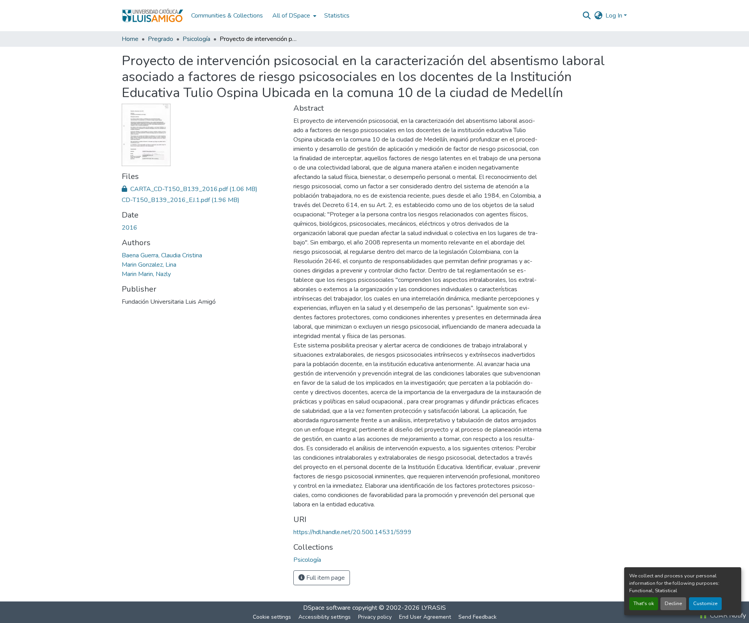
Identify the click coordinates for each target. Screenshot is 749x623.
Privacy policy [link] (375, 617)
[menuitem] (293, 15)
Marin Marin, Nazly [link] (146, 274)
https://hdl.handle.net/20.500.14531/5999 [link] (352, 532)
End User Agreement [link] (425, 617)
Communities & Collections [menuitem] (227, 15)
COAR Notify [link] (727, 615)
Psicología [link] (196, 39)
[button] (152, 15)
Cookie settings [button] (272, 617)
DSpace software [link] (327, 608)
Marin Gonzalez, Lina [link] (149, 264)
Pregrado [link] (160, 39)
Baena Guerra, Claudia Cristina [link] (162, 255)
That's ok (644, 603)
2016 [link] (129, 227)
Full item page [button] (325, 577)
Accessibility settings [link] (324, 617)
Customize (705, 603)
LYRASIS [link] (433, 608)
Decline (673, 603)
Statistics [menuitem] (337, 15)
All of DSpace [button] (291, 15)
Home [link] (130, 39)
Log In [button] (614, 15)
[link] (203, 189)
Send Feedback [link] (477, 617)
